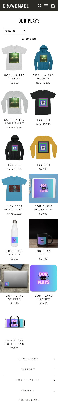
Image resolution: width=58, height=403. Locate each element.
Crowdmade (16, 6)
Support (28, 369)
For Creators (28, 380)
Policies (28, 390)
